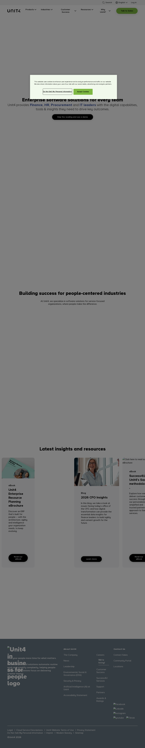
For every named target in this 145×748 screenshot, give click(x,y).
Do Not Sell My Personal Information (57, 91)
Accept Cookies (83, 92)
